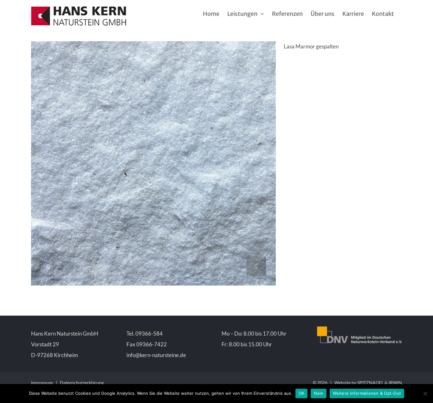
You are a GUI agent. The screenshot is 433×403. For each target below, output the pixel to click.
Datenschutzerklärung (82, 382)
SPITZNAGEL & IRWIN (379, 382)
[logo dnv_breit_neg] (359, 329)
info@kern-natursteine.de (156, 355)
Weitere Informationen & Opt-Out (367, 393)
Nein (318, 393)
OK (302, 393)
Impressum (42, 382)
